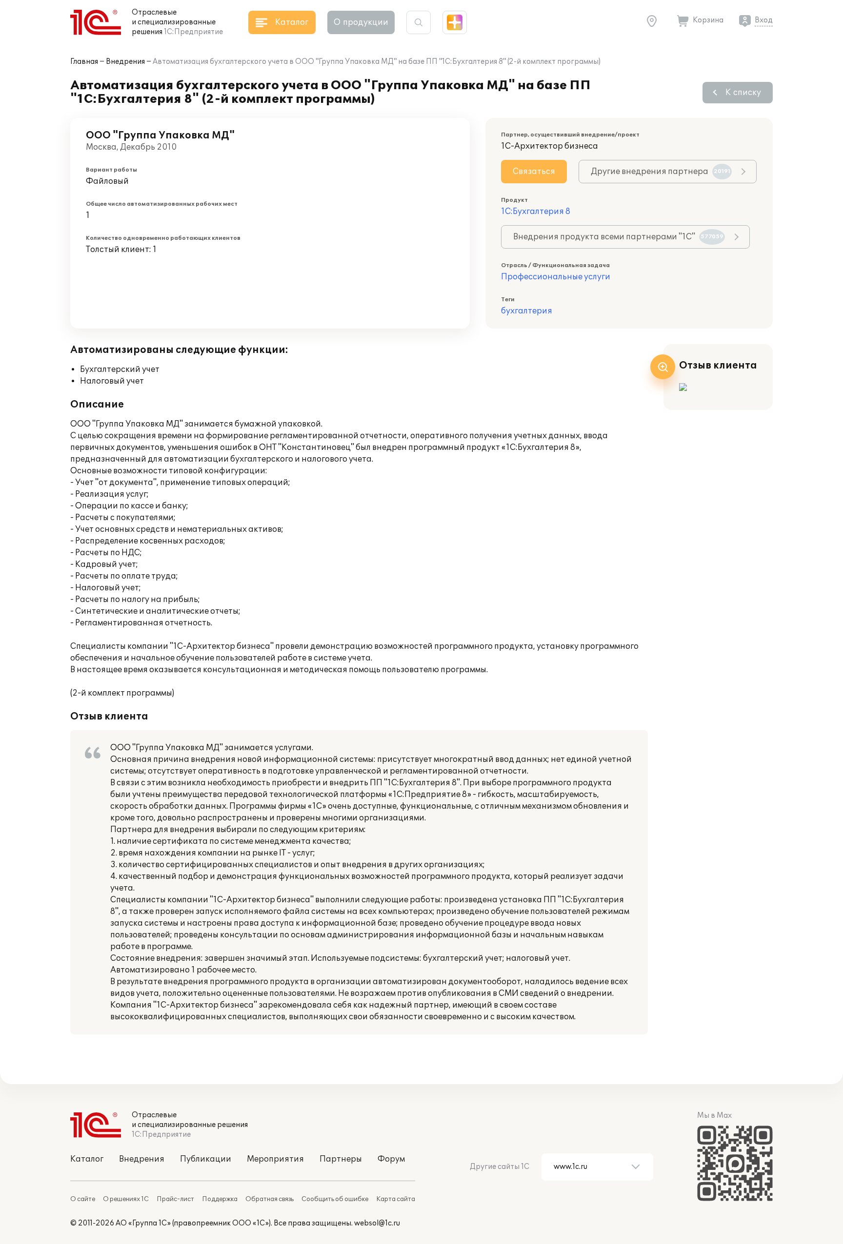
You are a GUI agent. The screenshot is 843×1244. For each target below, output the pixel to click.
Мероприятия (275, 1159)
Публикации (205, 1159)
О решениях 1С (126, 1199)
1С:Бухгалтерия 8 (535, 211)
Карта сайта (395, 1199)
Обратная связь (269, 1199)
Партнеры (341, 1159)
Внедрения (125, 62)
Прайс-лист (175, 1199)
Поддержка (220, 1199)
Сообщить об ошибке (334, 1199)
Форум (391, 1159)
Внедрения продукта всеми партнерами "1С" (618, 237)
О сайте (82, 1199)
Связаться (534, 171)
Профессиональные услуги (555, 277)
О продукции (361, 22)
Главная (84, 62)
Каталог (86, 1159)
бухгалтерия (526, 311)
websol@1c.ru (377, 1223)
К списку (743, 92)
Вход (764, 20)
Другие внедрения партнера (660, 171)
